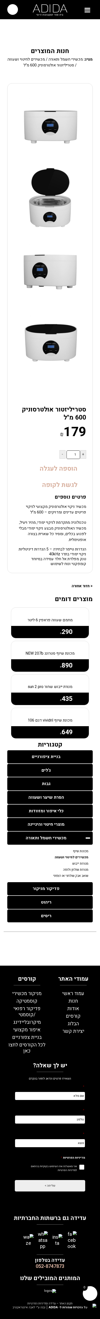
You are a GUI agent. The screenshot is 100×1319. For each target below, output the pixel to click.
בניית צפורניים (27, 1037)
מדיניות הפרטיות (73, 1158)
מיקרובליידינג (27, 1022)
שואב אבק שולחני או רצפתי (70, 875)
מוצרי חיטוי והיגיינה (46, 824)
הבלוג (73, 1023)
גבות (46, 784)
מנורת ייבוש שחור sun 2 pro (50, 687)
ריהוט (46, 902)
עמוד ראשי (73, 993)
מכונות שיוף (80, 851)
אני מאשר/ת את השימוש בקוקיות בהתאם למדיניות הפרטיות (54, 1168)
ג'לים (46, 770)
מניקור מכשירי (27, 993)
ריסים (46, 916)
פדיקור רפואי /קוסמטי (27, 1011)
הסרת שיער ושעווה (46, 797)
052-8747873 (50, 1266)
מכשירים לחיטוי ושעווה (26, 59)
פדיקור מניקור (46, 889)
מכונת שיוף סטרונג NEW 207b (50, 653)
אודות (73, 1008)
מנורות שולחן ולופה (75, 869)
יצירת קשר (73, 1031)
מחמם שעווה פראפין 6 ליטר (50, 620)
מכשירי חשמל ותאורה (66, 59)
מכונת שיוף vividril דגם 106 (50, 720)
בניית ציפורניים (46, 757)
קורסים (73, 1016)
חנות (73, 1001)
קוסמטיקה (27, 1001)
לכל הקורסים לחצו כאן (26, 1047)
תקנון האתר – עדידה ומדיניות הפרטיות (50, 1303)
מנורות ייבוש (80, 863)
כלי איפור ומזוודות (46, 811)
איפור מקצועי (27, 1029)
